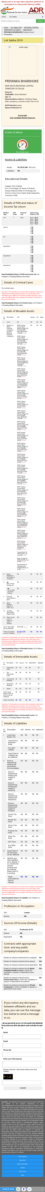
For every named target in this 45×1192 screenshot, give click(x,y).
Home (4, 17)
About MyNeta (23, 1156)
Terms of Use (22, 1171)
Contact (22, 1167)
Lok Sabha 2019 (16, 27)
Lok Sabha (13, 17)
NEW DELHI (27, 30)
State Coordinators (22, 1164)
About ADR (22, 1160)
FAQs (22, 1175)
